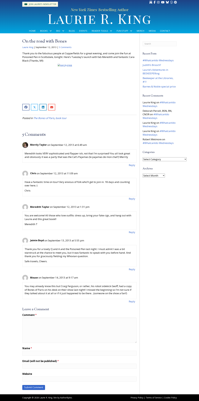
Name (27, 348)
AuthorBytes (66, 397)
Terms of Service (154, 397)
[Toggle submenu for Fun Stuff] (131, 31)
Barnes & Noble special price (159, 86)
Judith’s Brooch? (152, 65)
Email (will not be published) (40, 361)
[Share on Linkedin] (43, 107)
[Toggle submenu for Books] (51, 31)
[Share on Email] (51, 107)
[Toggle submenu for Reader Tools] (111, 31)
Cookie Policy (170, 397)
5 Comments (65, 47)
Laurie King (27, 47)
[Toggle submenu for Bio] (63, 31)
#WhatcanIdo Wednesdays (158, 60)
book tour (61, 118)
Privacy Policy (137, 397)
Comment (29, 315)
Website (27, 374)
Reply (132, 165)
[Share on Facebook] (25, 107)
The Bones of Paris (43, 118)
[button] (40, 4)
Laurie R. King (100, 18)
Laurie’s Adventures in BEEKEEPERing (155, 71)
